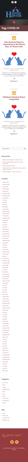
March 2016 (5, 370)
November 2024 (6, 193)
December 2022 (6, 233)
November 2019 (6, 276)
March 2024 (5, 206)
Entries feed (5, 415)
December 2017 (6, 328)
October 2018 (5, 305)
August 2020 (5, 267)
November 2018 (6, 303)
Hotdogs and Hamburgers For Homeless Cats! (13, 159)
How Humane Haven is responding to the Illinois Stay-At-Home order (14, 44)
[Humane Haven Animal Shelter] (14, 12)
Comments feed (6, 417)
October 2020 (5, 265)
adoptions (12, 70)
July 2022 (5, 245)
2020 (17, 68)
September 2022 (6, 240)
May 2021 (5, 256)
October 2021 (5, 254)
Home (3, 434)
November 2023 (6, 213)
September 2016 (6, 359)
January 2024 (5, 209)
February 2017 (6, 350)
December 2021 (6, 251)
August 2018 (5, 310)
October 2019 (5, 278)
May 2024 (5, 202)
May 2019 (5, 289)
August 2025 (5, 186)
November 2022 (6, 236)
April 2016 (5, 368)
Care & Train (5, 382)
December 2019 (6, 274)
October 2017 (5, 332)
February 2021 (6, 258)
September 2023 (6, 218)
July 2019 (5, 285)
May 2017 (5, 343)
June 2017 (5, 341)
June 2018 (5, 314)
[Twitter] (12, 2)
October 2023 (5, 215)
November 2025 (6, 184)
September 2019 (6, 281)
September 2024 (6, 195)
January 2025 (5, 191)
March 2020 (5, 272)
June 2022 (5, 247)
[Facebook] (15, 2)
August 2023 (5, 220)
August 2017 (5, 337)
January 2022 (5, 249)
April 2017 (5, 346)
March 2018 (5, 321)
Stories (4, 396)
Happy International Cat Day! (9, 165)
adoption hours (21, 68)
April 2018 (5, 319)
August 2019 (5, 283)
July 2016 (5, 364)
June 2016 (5, 366)
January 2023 (5, 231)
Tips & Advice (6, 398)
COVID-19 (16, 70)
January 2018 (5, 325)
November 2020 (6, 263)
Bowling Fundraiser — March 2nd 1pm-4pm (12, 171)
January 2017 (5, 352)
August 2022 (5, 242)
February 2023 (6, 229)
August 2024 (5, 198)
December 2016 (6, 355)
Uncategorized (6, 400)
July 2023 (5, 222)
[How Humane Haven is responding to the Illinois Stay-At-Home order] (14, 58)
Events (4, 384)
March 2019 (5, 294)
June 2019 (5, 287)
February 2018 (6, 323)
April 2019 (5, 292)
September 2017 (6, 334)
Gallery (4, 387)
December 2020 (6, 260)
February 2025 (6, 189)
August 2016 (5, 361)
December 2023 (6, 211)
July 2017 (5, 339)
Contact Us (4, 436)
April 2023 (5, 227)
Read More (13, 81)
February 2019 (6, 296)
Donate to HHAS (5, 435)
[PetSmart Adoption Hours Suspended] (14, 111)
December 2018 (6, 301)
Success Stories (18, 434)
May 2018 (5, 316)
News (12, 68)
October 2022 (5, 238)
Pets (4, 393)
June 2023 (5, 224)
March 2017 (5, 348)
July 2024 (5, 200)
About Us (18, 435)
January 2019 (5, 298)
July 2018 (5, 312)
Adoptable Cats (9, 434)
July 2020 (5, 269)
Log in (4, 413)
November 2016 (6, 357)
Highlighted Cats (6, 389)
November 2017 (6, 330)
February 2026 (6, 182)
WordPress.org (6, 420)
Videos (4, 402)
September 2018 (6, 307)
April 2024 (5, 204)
